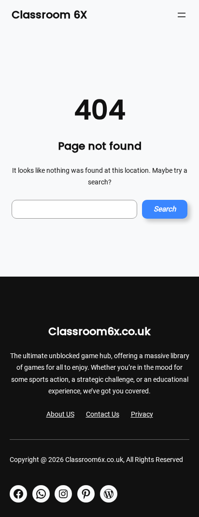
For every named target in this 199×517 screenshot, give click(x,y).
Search (165, 209)
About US (60, 414)
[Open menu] (181, 15)
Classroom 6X (49, 14)
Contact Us (102, 414)
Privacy (142, 414)
